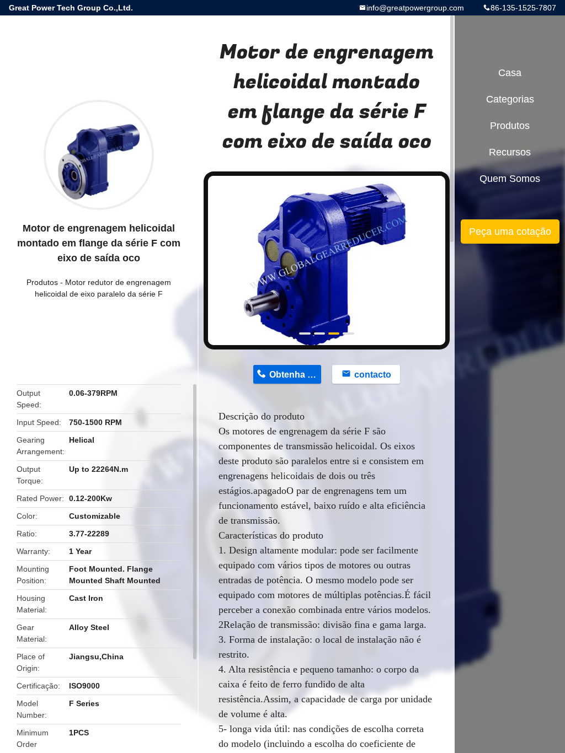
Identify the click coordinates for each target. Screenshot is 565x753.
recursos (510, 152)
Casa (509, 72)
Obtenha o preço (295, 374)
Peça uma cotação (510, 231)
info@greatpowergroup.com (415, 7)
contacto (372, 374)
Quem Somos (509, 178)
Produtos (42, 282)
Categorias (510, 99)
